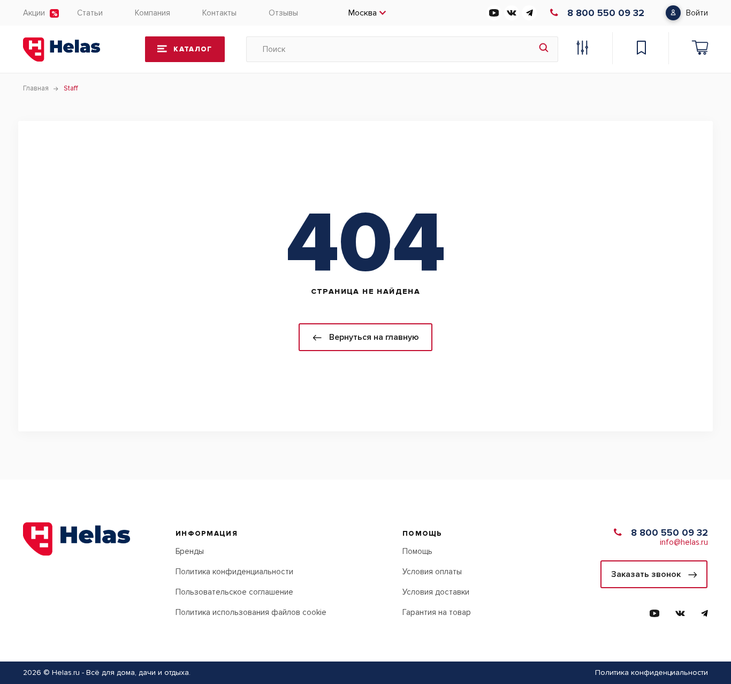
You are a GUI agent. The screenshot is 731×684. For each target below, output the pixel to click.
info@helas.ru (684, 542)
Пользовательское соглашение (234, 592)
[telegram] (529, 12)
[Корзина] (700, 49)
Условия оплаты (432, 571)
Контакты (219, 13)
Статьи (90, 13)
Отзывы (283, 13)
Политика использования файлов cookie (251, 612)
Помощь (417, 551)
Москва (362, 12)
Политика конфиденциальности (234, 571)
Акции (34, 13)
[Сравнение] (582, 49)
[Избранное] (641, 49)
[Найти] (543, 49)
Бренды (190, 551)
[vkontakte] (511, 12)
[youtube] (493, 12)
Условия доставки (435, 592)
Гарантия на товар (436, 612)
